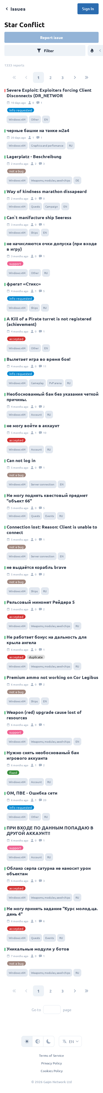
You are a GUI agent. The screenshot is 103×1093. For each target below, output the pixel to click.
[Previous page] (26, 77)
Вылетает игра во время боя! (39, 359)
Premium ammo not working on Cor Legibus (52, 677)
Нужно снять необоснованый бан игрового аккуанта (43, 755)
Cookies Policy (52, 1071)
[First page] (14, 77)
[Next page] (74, 77)
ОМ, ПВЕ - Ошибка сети (32, 793)
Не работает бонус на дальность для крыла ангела (47, 639)
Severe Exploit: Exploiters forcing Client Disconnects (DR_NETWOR (49, 92)
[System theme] (37, 1041)
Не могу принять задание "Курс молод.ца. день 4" (52, 911)
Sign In (88, 8)
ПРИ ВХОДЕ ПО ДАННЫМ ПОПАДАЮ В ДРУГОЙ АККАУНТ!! (50, 830)
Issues (18, 8)
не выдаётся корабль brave (36, 567)
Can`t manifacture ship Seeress (39, 217)
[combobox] (70, 1041)
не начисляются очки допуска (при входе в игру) (52, 246)
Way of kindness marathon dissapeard (47, 191)
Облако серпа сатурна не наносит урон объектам (49, 870)
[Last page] (86, 77)
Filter (49, 50)
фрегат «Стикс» (24, 284)
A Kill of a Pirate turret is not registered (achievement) (49, 321)
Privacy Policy (51, 1063)
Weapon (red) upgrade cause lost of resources (44, 714)
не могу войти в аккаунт (33, 425)
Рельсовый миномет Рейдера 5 (41, 602)
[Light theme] (26, 1041)
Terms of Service (51, 1055)
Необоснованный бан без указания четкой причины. (53, 396)
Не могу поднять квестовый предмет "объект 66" (47, 498)
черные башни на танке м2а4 (38, 130)
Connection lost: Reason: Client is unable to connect (52, 529)
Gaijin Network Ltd (57, 1082)
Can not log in (21, 460)
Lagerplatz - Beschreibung (34, 156)
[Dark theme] (48, 1041)
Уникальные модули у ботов (38, 949)
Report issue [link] (51, 37)
